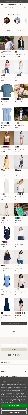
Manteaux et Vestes (6, 25)
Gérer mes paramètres (14, 412)
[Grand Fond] (20, 194)
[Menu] (2, 4)
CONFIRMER (14, 349)
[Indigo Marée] (2, 75)
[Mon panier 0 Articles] (26, 4)
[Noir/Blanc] (4, 289)
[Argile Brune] (18, 123)
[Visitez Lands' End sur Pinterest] (18, 355)
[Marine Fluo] (18, 99)
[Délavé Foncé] (18, 170)
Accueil (2, 12)
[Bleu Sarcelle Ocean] (4, 51)
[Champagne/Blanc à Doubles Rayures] (18, 194)
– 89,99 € (6, 175)
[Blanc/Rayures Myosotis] (18, 265)
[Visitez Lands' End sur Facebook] (15, 355)
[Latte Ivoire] (16, 99)
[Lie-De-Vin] (4, 99)
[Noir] (16, 51)
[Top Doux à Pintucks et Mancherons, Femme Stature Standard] (7, 114)
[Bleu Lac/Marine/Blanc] (2, 289)
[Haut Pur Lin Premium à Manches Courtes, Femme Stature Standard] (7, 43)
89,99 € (17, 294)
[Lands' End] (11, 4)
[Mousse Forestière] (22, 313)
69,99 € (17, 223)
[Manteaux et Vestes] (6, 20)
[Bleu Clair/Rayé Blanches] (18, 289)
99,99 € (3, 199)
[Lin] (8, 51)
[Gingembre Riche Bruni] (18, 313)
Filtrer (8, 30)
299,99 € (17, 56)
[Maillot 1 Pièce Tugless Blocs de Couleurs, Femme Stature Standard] (7, 281)
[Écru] (2, 147)
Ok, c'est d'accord (14, 405)
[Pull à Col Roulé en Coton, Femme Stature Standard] (7, 257)
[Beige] (16, 147)
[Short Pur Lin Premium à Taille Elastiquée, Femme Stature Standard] (7, 162)
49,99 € (3, 80)
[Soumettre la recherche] (25, 7)
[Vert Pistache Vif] (10, 51)
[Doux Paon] (2, 99)
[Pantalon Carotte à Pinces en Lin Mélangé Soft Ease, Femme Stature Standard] (7, 209)
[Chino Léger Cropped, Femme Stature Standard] (7, 186)
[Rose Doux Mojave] (20, 99)
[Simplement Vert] (16, 218)
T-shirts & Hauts (17, 25)
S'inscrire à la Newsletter (14, 341)
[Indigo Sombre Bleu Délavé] (4, 75)
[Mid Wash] (16, 170)
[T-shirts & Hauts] (17, 20)
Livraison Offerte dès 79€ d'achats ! (14, 1)
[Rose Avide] (8, 147)
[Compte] (20, 4)
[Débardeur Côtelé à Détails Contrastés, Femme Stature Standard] (7, 138)
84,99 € (3, 56)
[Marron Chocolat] (4, 218)
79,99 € (17, 270)
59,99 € (17, 104)
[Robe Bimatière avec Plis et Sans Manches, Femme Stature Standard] (7, 305)
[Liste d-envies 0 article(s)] (23, 4)
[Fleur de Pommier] (6, 51)
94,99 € (17, 151)
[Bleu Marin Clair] (2, 123)
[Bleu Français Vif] (4, 265)
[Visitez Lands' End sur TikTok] (12, 355)
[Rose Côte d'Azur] (6, 242)
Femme (6, 12)
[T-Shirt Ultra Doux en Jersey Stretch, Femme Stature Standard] (7, 91)
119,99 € (17, 127)
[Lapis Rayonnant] (18, 75)
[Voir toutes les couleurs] (20, 123)
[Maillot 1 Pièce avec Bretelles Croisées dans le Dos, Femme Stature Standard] (7, 233)
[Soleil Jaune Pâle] (2, 170)
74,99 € (3, 270)
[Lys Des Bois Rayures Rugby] (22, 218)
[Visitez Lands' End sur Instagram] (9, 355)
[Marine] (6, 99)
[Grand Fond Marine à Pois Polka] (2, 242)
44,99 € (3, 127)
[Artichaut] (4, 170)
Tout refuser (14, 409)
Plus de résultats (14, 324)
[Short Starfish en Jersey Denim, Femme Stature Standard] (7, 67)
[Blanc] (2, 51)
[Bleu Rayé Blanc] (4, 194)
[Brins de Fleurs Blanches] (6, 123)
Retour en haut (14, 333)
